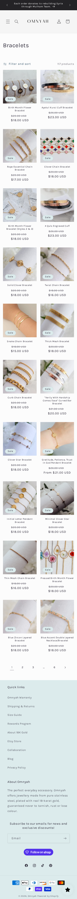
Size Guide (14, 715)
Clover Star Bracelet (20, 459)
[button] (8, 21)
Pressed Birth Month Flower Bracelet (57, 579)
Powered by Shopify (47, 896)
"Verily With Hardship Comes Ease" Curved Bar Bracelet (57, 400)
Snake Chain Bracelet (20, 341)
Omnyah (32, 896)
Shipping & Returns (21, 706)
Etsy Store (14, 741)
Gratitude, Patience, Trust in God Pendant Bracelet (57, 461)
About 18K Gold (17, 732)
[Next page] (65, 667)
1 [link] (12, 667)
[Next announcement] (70, 5)
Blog (10, 758)
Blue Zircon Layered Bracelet (19, 639)
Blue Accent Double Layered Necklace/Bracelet (57, 639)
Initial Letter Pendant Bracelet (20, 520)
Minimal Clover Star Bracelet (57, 520)
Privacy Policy (16, 767)
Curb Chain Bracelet (20, 397)
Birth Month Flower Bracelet (19, 109)
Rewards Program (19, 723)
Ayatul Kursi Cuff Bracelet (57, 107)
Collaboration (16, 750)
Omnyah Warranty (19, 697)
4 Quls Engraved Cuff (57, 225)
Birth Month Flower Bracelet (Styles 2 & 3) (19, 227)
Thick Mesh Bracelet (57, 341)
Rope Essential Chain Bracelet (20, 168)
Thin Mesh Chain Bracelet (19, 578)
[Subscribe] (65, 838)
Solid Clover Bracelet (19, 285)
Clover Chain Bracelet (57, 166)
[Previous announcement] (7, 5)
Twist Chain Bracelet (57, 285)
